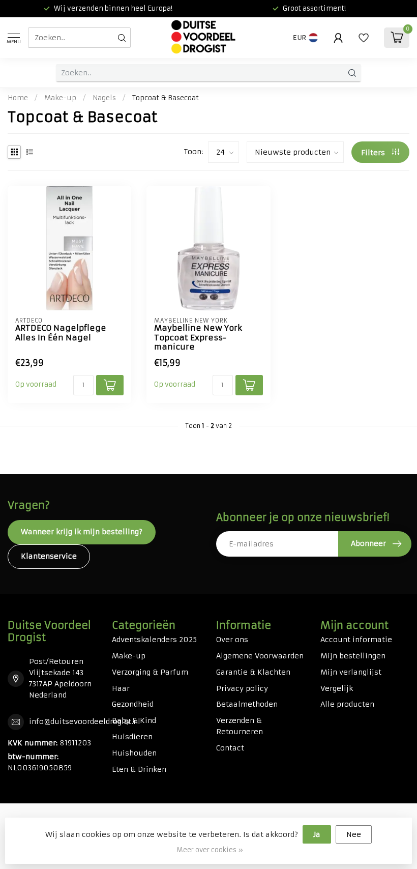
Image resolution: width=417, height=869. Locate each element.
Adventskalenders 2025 (154, 639)
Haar (121, 688)
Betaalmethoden (247, 704)
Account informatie (356, 639)
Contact (230, 747)
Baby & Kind (134, 720)
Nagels (104, 98)
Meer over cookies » (209, 850)
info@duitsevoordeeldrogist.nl (84, 721)
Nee (353, 834)
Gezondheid (133, 704)
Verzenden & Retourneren (239, 726)
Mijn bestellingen (352, 655)
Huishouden (134, 753)
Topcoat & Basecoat (165, 98)
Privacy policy (242, 688)
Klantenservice (49, 556)
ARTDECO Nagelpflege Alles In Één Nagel (60, 333)
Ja (316, 834)
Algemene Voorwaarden (260, 655)
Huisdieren (132, 736)
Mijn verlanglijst (350, 672)
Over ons (232, 639)
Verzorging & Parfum (150, 672)
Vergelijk (336, 688)
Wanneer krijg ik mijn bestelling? (81, 531)
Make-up (60, 98)
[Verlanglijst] (364, 37)
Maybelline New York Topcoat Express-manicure (198, 338)
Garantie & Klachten (253, 672)
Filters (374, 152)
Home (18, 98)
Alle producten (347, 704)
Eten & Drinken (139, 769)
